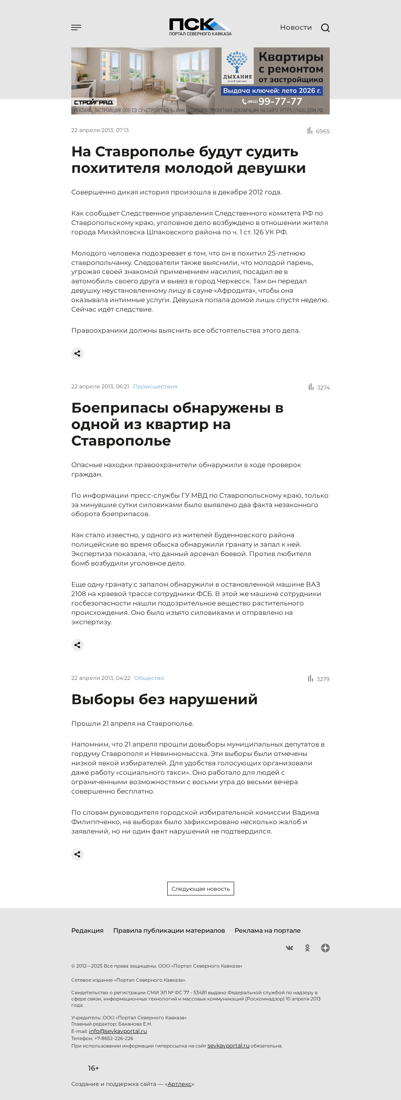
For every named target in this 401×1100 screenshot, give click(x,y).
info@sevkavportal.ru (118, 1031)
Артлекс (179, 1083)
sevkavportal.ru (228, 1045)
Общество (149, 678)
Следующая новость (201, 888)
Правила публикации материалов (169, 930)
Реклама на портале (268, 930)
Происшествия (155, 386)
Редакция (87, 930)
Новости (296, 27)
